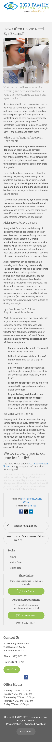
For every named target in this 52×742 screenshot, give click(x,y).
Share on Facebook (21, 511)
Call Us (18, 18)
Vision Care (16, 562)
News (13, 557)
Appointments (39, 18)
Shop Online (28, 591)
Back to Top (26, 731)
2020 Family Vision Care (35, 717)
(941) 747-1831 (20, 656)
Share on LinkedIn (31, 511)
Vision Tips (31, 506)
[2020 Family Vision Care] (26, 7)
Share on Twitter (26, 511)
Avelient (41, 724)
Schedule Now (28, 615)
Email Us (11, 669)
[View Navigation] (5, 19)
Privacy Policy (13, 724)
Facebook (26, 677)
